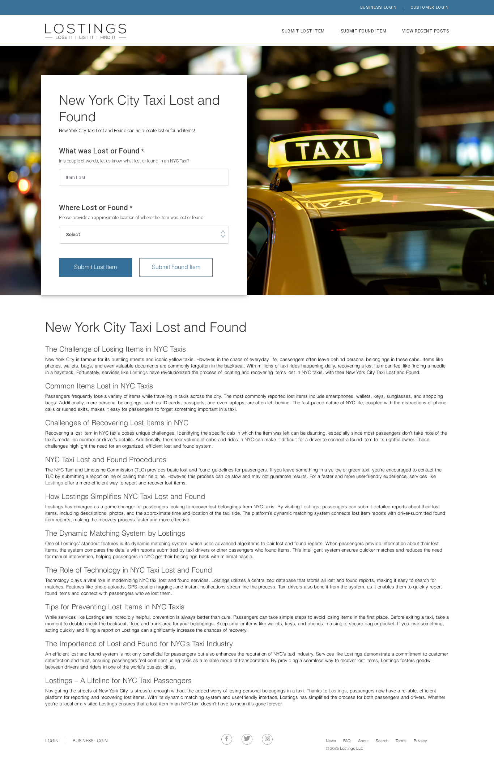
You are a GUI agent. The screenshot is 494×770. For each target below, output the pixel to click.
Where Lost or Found (131, 212)
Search (382, 741)
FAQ (347, 741)
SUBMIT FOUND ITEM (364, 31)
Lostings (139, 373)
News (331, 741)
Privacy (420, 741)
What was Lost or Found (124, 155)
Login (52, 741)
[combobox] (144, 235)
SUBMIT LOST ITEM (303, 31)
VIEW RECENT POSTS (425, 31)
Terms (401, 741)
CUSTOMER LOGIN (429, 7)
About (363, 741)
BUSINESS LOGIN (378, 7)
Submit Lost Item (95, 267)
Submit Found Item (176, 267)
